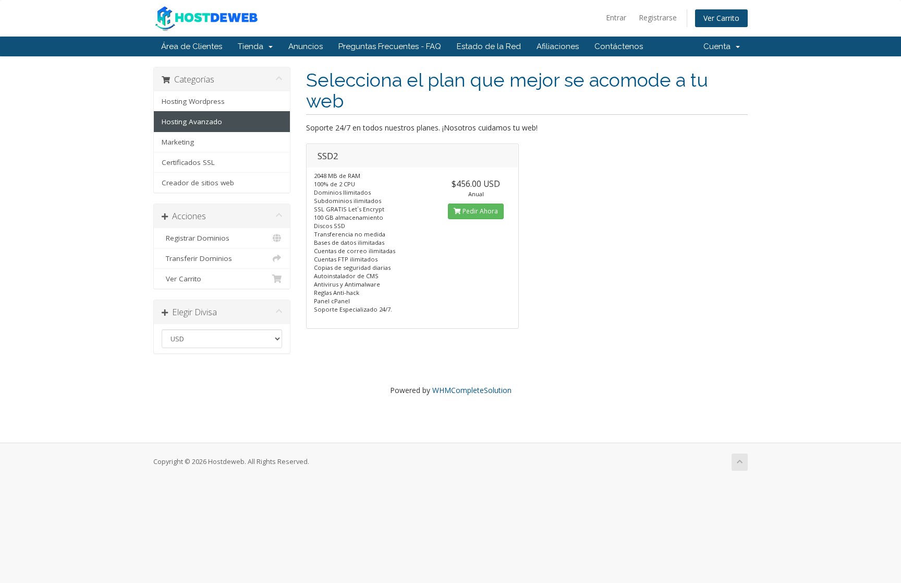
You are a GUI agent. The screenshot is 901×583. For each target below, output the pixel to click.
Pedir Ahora (479, 211)
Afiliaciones (558, 46)
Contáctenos (618, 46)
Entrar (616, 17)
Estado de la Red (489, 46)
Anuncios (305, 46)
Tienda (252, 46)
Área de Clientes (191, 46)
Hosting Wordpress (193, 101)
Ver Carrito (721, 18)
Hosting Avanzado (192, 121)
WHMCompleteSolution (472, 390)
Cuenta (719, 46)
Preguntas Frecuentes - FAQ (389, 46)
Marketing (178, 142)
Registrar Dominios (195, 238)
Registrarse (658, 17)
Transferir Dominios (197, 258)
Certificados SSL (188, 162)
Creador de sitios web (198, 182)
